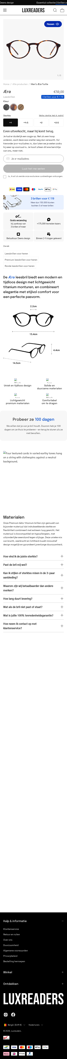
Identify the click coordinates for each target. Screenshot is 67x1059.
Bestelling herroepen (14, 961)
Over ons (7, 939)
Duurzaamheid (11, 945)
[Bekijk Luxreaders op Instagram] (5, 1014)
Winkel (7, 972)
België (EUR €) (15, 1024)
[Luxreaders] (33, 10)
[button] (55, 10)
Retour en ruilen (11, 934)
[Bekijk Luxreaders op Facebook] (13, 1014)
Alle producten (20, 84)
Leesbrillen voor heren (16, 253)
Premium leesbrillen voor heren (21, 259)
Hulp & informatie (15, 921)
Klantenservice (11, 929)
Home (6, 84)
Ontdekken (10, 983)
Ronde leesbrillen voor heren (19, 265)
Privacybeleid (10, 956)
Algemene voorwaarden (15, 950)
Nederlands (34, 1024)
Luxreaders (16, 1030)
